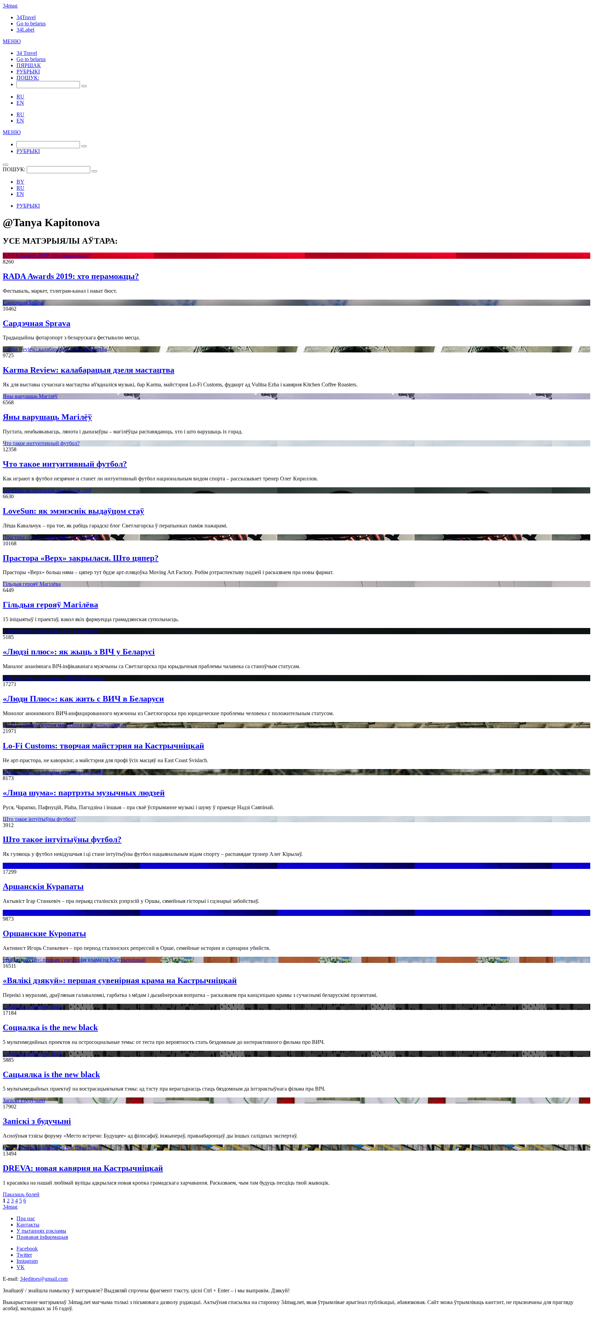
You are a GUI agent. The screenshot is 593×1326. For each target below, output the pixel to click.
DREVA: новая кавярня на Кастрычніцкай (52, 1147)
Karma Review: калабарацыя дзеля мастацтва (55, 349)
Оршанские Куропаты (29, 913)
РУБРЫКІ (28, 71)
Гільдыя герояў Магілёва (32, 584)
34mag (10, 6)
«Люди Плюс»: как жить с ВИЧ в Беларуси (53, 678)
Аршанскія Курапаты (28, 866)
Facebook (27, 1249)
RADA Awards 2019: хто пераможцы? (47, 255)
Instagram (27, 1261)
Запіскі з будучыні (24, 1100)
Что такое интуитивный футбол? (41, 443)
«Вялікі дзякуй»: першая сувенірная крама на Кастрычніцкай (74, 960)
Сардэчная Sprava (23, 302)
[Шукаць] (84, 86)
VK (20, 1267)
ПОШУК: (27, 78)
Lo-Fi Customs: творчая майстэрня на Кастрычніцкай (64, 725)
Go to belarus (31, 23)
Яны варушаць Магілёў (30, 396)
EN (20, 103)
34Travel (26, 17)
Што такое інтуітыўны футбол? (39, 819)
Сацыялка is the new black (32, 1054)
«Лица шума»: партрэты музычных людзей (53, 772)
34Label (25, 30)
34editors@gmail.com (44, 1279)
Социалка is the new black (32, 1007)
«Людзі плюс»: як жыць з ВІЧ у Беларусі (50, 631)
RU (20, 97)
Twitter (24, 1255)
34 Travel (26, 53)
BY (20, 182)
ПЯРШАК (28, 65)
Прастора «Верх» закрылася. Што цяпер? (51, 537)
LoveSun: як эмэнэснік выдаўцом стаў (47, 490)
